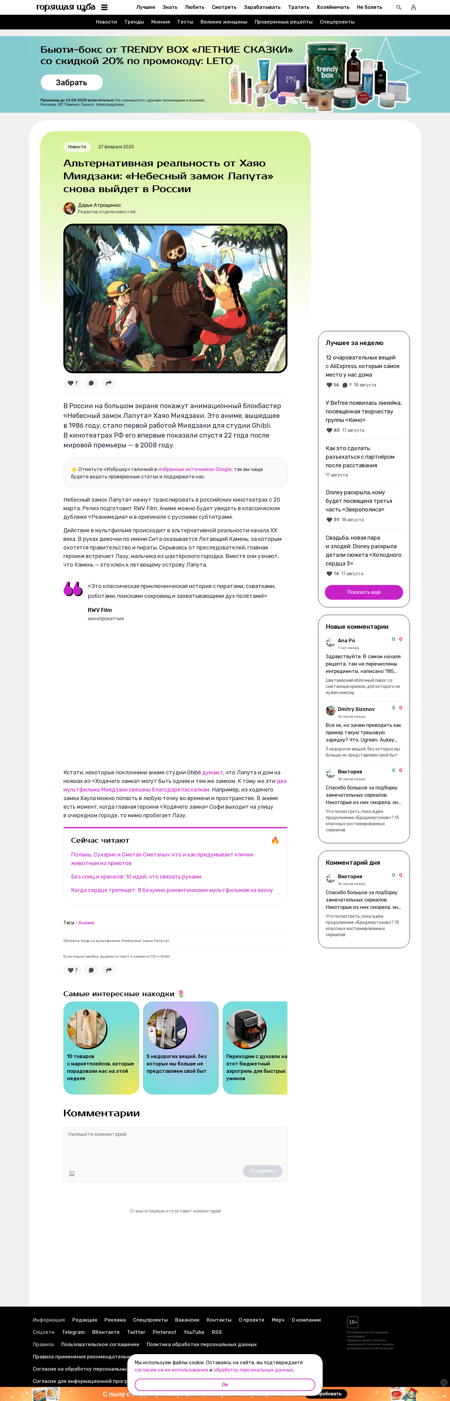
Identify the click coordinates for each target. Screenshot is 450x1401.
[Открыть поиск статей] (399, 7)
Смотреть (224, 7)
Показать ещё (364, 592)
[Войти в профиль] (413, 7)
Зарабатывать (262, 7)
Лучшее (145, 7)
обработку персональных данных (253, 1370)
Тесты (185, 22)
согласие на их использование (171, 1370)
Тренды (134, 22)
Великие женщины (224, 22)
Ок (225, 1385)
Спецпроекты (337, 22)
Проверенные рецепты (284, 22)
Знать (170, 7)
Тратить (298, 7)
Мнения (160, 22)
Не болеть (369, 7)
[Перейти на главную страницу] (66, 7)
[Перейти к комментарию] (364, 666)
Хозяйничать (333, 7)
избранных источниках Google (194, 469)
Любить (194, 7)
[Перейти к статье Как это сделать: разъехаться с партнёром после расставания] (364, 461)
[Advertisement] (364, 230)
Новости (106, 22)
